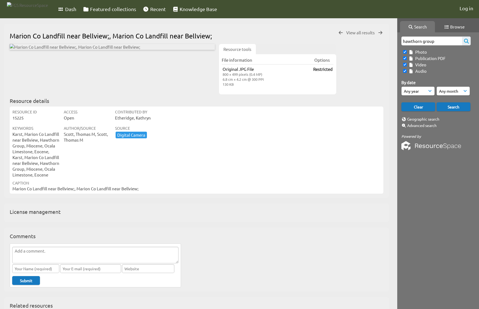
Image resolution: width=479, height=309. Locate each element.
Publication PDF (429, 58)
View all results (361, 32)
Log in (466, 8)
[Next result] (380, 32)
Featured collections (112, 9)
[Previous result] (341, 32)
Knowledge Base (198, 9)
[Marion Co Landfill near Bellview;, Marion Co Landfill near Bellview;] (112, 47)
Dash (70, 9)
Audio (420, 71)
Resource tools (237, 49)
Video (420, 64)
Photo (420, 51)
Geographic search (423, 118)
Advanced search (422, 125)
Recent (157, 9)
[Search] (466, 41)
